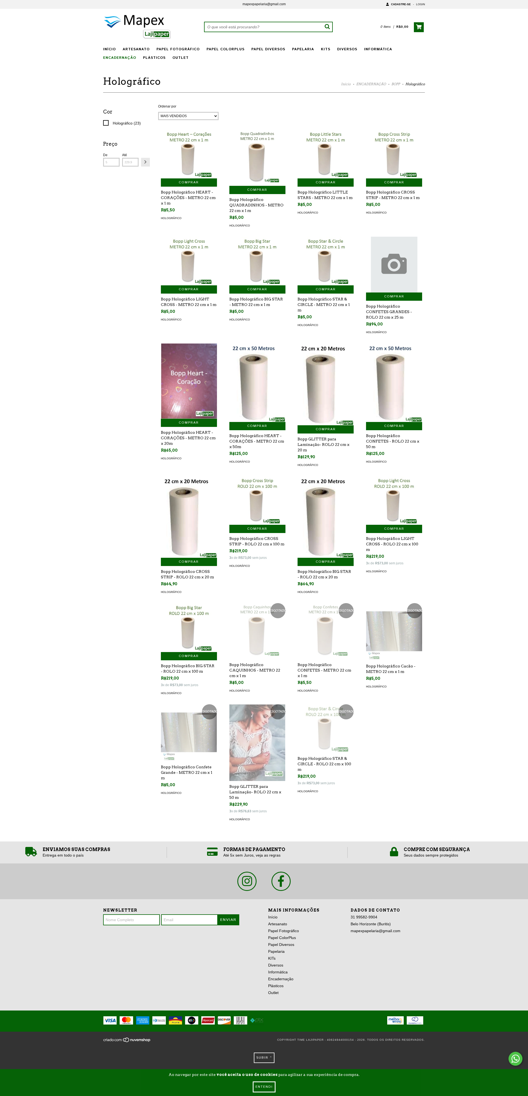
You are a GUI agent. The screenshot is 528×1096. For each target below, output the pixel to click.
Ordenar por (167, 106)
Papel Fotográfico (178, 49)
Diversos (347, 49)
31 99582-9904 (364, 917)
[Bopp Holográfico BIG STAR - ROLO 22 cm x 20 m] (326, 517)
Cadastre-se (401, 4)
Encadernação (119, 57)
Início (109, 49)
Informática (378, 49)
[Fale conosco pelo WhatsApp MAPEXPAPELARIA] (515, 1059)
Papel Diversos (268, 49)
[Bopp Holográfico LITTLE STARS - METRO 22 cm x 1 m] (326, 154)
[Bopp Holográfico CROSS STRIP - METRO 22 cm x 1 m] (394, 154)
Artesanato (136, 49)
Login (420, 4)
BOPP (395, 84)
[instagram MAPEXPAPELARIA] (247, 881)
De (105, 155)
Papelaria (303, 49)
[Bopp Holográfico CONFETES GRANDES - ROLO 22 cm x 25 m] (394, 265)
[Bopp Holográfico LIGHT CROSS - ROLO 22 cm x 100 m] (394, 500)
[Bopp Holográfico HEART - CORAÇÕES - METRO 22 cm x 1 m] (189, 154)
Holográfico (171, 218)
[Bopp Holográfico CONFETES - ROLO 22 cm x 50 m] (394, 382)
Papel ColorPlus (225, 49)
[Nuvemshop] (127, 1041)
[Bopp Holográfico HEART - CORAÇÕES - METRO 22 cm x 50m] (257, 382)
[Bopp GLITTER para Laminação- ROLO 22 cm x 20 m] (326, 384)
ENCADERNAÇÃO (371, 84)
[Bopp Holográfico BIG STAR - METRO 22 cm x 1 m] (257, 261)
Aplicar (145, 162)
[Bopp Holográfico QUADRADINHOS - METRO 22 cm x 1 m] (257, 158)
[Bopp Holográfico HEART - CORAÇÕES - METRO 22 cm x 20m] (189, 381)
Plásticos (154, 57)
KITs (325, 49)
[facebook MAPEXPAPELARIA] (281, 881)
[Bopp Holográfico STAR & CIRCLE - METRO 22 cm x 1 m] (326, 261)
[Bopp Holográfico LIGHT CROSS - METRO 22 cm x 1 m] (189, 261)
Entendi (264, 1086)
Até (124, 155)
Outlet (180, 57)
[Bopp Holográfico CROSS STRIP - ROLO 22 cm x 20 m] (189, 517)
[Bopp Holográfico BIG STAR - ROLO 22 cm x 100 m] (189, 627)
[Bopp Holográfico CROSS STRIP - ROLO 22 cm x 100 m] (257, 500)
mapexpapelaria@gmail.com (264, 4)
